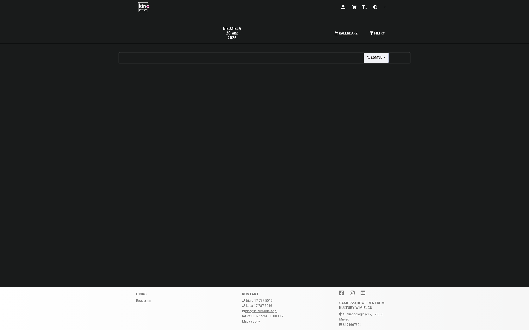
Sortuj (376, 58)
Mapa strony (251, 321)
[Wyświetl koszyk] (354, 7)
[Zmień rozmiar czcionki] (364, 7)
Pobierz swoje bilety (265, 316)
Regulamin (143, 301)
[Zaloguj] (343, 7)
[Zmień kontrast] (375, 7)
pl (385, 7)
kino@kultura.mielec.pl (261, 311)
